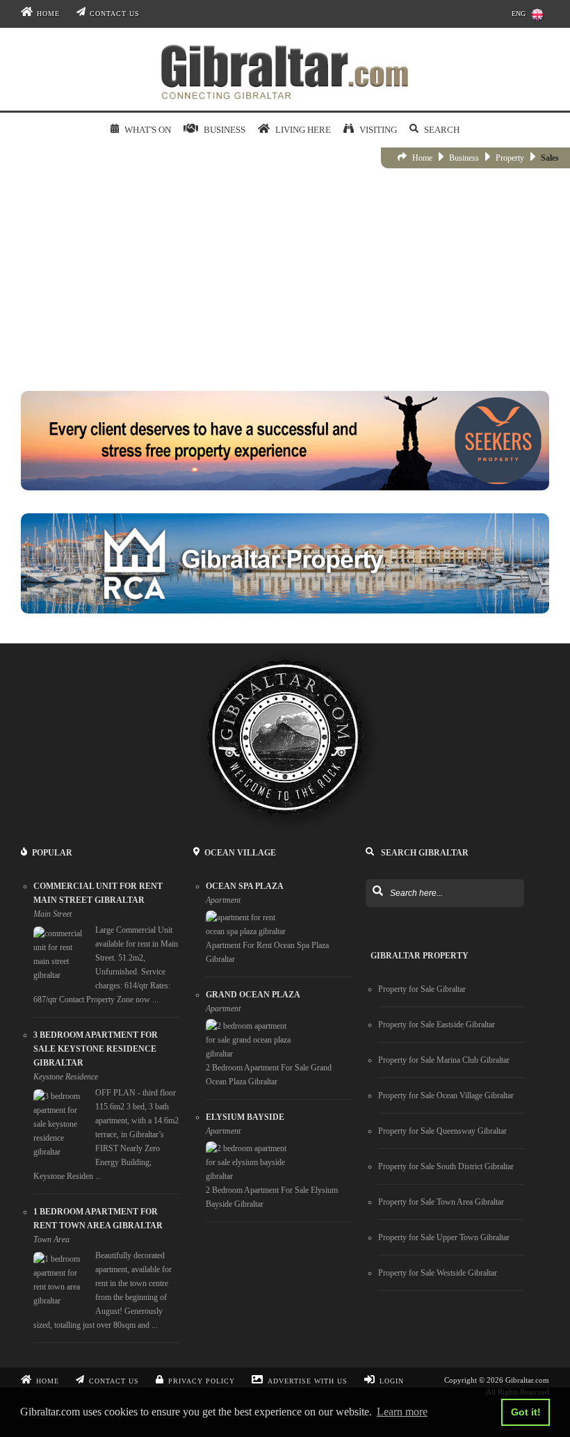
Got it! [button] (526, 1412)
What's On (147, 130)
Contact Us (115, 13)
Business (464, 158)
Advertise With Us (308, 1381)
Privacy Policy (201, 1381)
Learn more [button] (402, 1412)
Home (48, 13)
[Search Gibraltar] (377, 891)
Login (392, 1381)
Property (510, 158)
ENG (519, 13)
